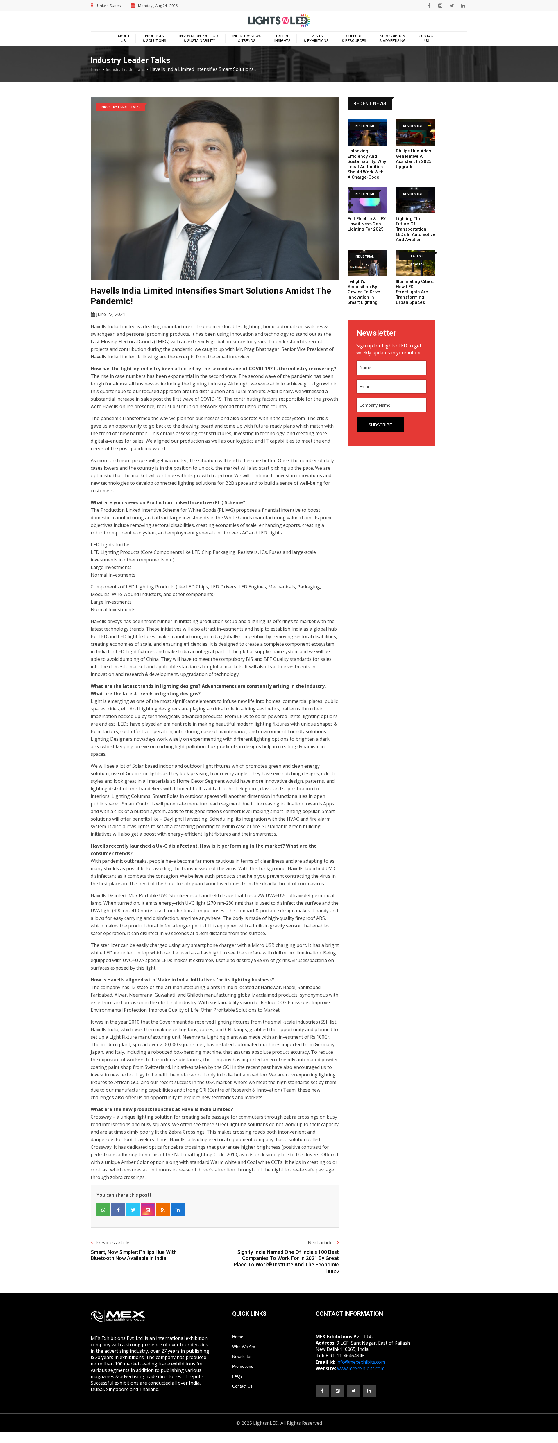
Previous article (112, 1242)
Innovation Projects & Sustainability (199, 38)
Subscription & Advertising (392, 38)
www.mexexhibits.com (360, 1368)
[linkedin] (463, 5)
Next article (321, 1242)
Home (96, 69)
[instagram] (440, 5)
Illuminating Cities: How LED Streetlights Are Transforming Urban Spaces (415, 292)
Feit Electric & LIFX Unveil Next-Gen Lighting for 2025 (367, 224)
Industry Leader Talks (125, 69)
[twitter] (451, 5)
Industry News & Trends (247, 38)
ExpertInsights (282, 38)
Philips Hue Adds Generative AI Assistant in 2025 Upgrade (414, 158)
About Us (123, 38)
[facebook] (429, 5)
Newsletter (242, 1356)
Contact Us (427, 38)
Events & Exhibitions (316, 38)
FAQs (237, 1376)
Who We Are (243, 1346)
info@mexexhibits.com (360, 1362)
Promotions (242, 1366)
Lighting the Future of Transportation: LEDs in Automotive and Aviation (415, 229)
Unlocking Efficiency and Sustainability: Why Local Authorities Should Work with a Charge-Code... (367, 164)
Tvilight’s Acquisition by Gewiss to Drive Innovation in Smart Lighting (364, 292)
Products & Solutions (154, 38)
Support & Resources (354, 38)
